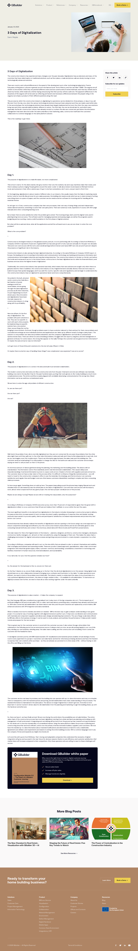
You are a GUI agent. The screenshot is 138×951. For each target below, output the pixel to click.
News (104, 903)
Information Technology (16, 909)
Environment (43, 915)
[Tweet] (113, 77)
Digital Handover (45, 922)
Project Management (15, 906)
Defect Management (46, 919)
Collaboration (44, 909)
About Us (74, 900)
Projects (73, 906)
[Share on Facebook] (107, 77)
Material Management (47, 912)
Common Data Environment (49, 928)
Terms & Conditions (75, 945)
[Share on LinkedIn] (119, 77)
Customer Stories (77, 903)
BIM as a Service (45, 900)
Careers (73, 912)
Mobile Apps (43, 925)
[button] (39, 5)
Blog (103, 900)
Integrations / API (45, 931)
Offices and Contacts (78, 909)
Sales (9, 900)
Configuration (44, 906)
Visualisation (43, 903)
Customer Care (13, 903)
